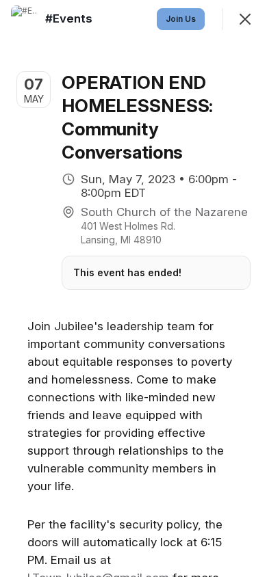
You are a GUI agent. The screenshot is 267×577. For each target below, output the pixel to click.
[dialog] (133, 288)
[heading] (70, 18)
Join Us (181, 19)
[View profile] (24, 19)
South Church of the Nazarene (164, 212)
